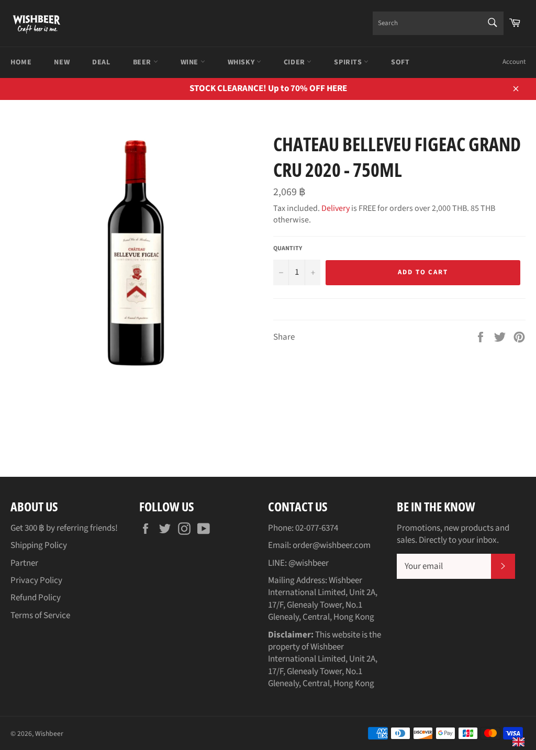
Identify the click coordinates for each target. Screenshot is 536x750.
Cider (295, 62)
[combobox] (438, 23)
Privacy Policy (36, 580)
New (62, 62)
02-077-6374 (316, 528)
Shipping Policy (38, 545)
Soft (400, 62)
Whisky (242, 62)
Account (514, 61)
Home (20, 62)
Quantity (287, 248)
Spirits (349, 62)
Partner (24, 563)
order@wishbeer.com (332, 545)
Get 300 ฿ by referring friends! (64, 528)
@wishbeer (308, 563)
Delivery (335, 208)
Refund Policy (35, 597)
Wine (190, 62)
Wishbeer (49, 733)
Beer (143, 62)
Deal (101, 62)
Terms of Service (40, 615)
